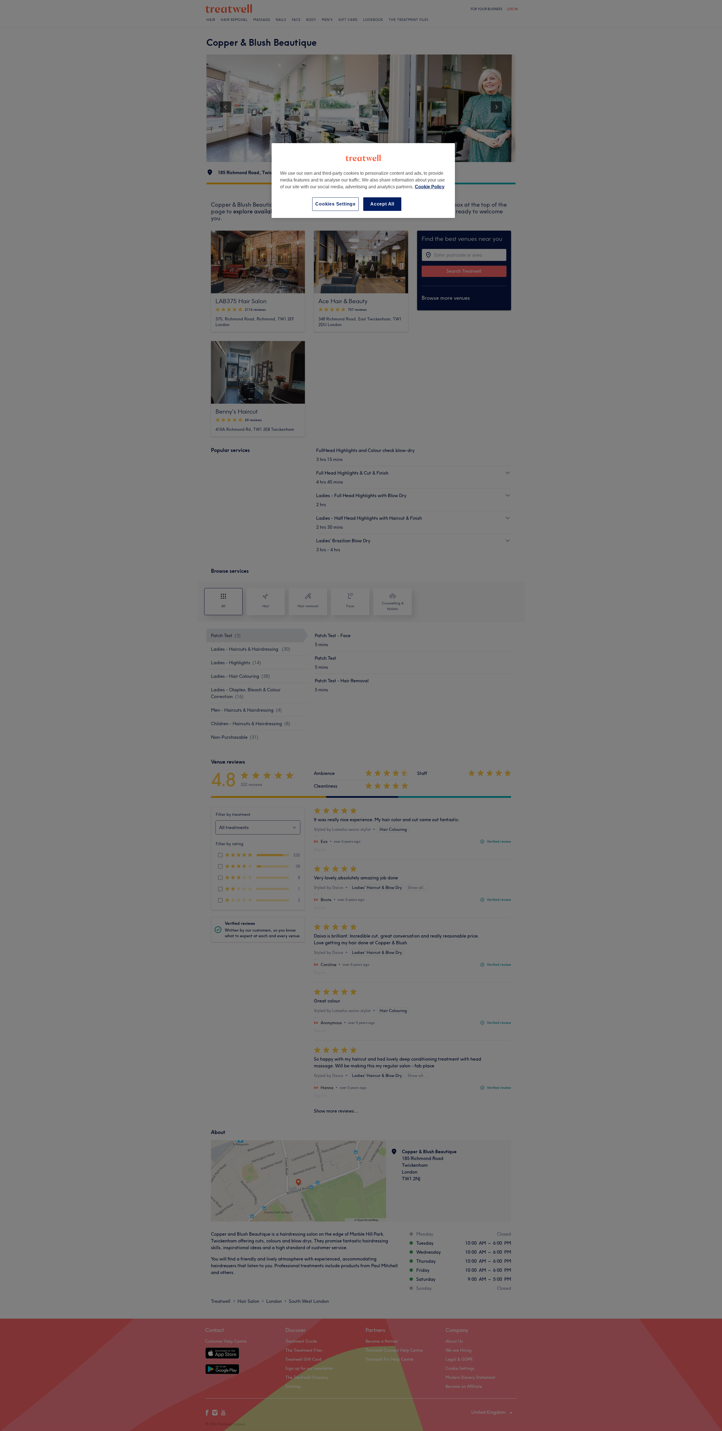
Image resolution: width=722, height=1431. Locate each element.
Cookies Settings (335, 204)
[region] (363, 180)
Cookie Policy (429, 186)
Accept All (382, 204)
